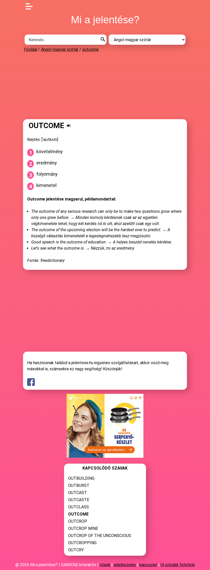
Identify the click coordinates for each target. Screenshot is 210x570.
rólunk (105, 564)
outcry (76, 549)
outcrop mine (83, 528)
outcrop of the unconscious (99, 535)
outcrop (77, 521)
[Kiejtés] (69, 125)
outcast (77, 492)
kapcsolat (148, 564)
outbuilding (81, 478)
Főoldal (30, 49)
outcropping (82, 542)
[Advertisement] (105, 85)
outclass (78, 507)
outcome (90, 49)
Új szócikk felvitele (178, 564)
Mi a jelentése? (105, 19)
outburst (78, 485)
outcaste (78, 499)
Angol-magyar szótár (59, 49)
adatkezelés (125, 564)
